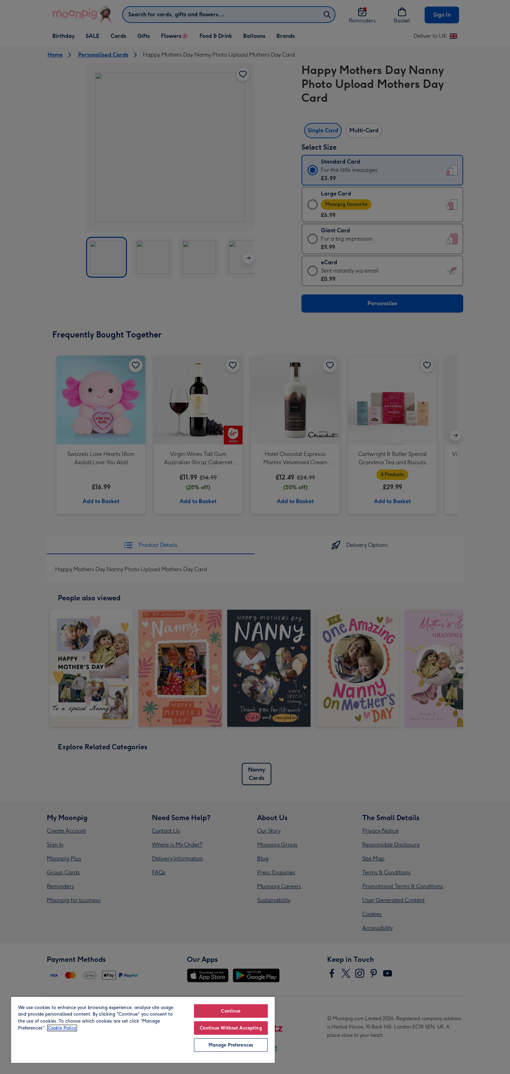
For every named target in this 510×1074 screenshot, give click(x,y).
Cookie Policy (62, 1028)
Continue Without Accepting (231, 1028)
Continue (230, 1011)
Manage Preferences (231, 1045)
